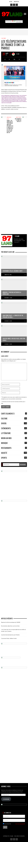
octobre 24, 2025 (8, 321)
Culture (3, 38)
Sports (14, 458)
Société (14, 453)
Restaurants (14, 448)
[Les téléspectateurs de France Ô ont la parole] (14, 75)
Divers (14, 423)
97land (17, 54)
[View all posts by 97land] (13, 54)
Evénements (14, 428)
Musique (14, 443)
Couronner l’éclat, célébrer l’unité (9, 638)
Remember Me (7, 823)
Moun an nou (14, 438)
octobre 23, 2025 (8, 344)
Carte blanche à (14, 413)
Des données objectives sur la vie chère (10, 626)
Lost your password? (20, 823)
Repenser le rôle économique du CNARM (10, 622)
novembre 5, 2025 (8, 297)
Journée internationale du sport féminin (10, 634)
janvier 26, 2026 (8, 274)
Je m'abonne (6, 799)
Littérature (14, 433)
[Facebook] (11, 5)
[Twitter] (17, 5)
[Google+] (14, 5)
